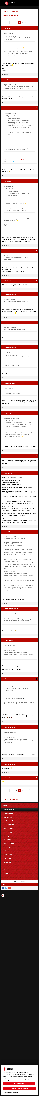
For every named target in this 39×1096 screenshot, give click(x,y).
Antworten (6, 74)
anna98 (7, 532)
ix (5, 322)
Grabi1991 (8, 280)
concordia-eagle (10, 727)
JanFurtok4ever (10, 383)
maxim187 (8, 413)
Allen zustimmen (19, 1083)
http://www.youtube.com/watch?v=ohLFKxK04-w (19, 159)
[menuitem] (19, 809)
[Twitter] (6, 888)
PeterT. (7, 108)
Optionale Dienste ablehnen (19, 1088)
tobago (7, 28)
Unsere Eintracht (13, 11)
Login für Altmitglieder (19, 881)
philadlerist (8, 250)
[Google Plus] (9, 888)
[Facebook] (3, 888)
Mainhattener (9, 640)
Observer (8, 679)
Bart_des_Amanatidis (11, 456)
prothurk (8, 80)
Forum (13, 3)
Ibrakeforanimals (10, 294)
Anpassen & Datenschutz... (10, 1092)
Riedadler (8, 777)
